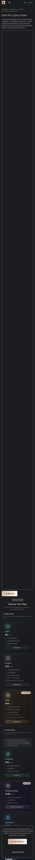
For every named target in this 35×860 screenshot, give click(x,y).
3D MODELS (5, 9)
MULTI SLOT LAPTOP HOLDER (9, 11)
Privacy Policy (22, 835)
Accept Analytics (17, 841)
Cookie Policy (13, 835)
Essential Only (18, 852)
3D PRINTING (13, 9)
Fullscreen (9, 594)
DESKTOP (20, 9)
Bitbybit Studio (25, 741)
